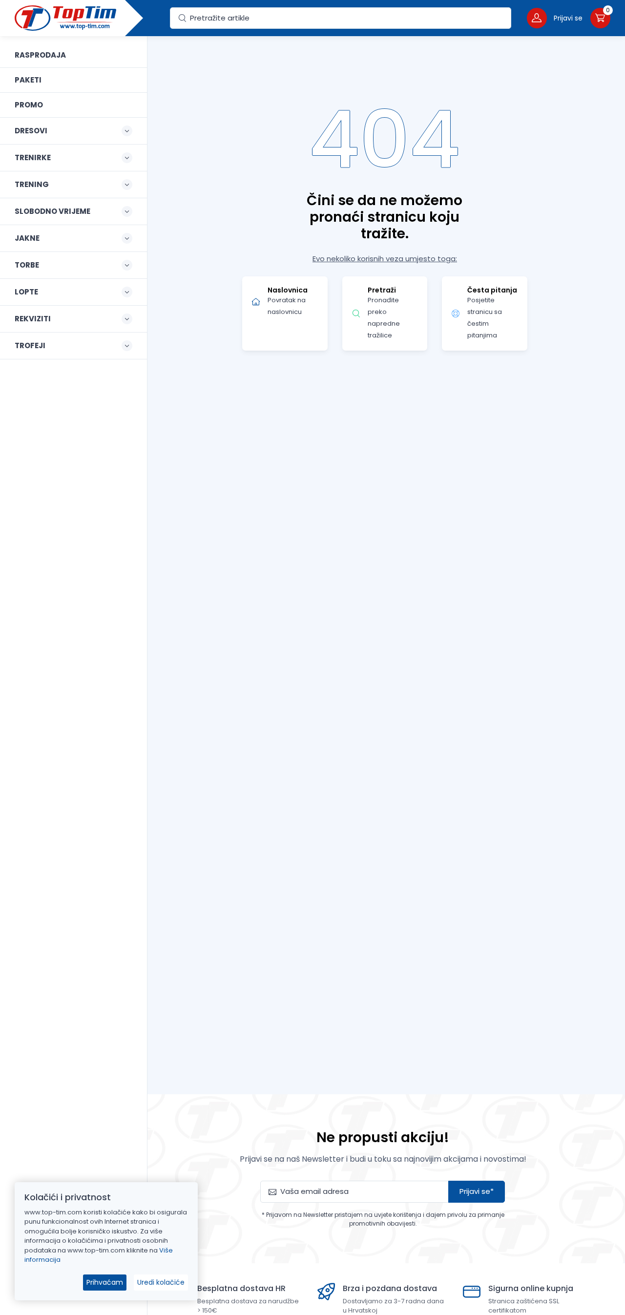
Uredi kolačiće (161, 1282)
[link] (73, 55)
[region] (73, 663)
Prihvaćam (104, 1282)
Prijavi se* (476, 1191)
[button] (555, 18)
